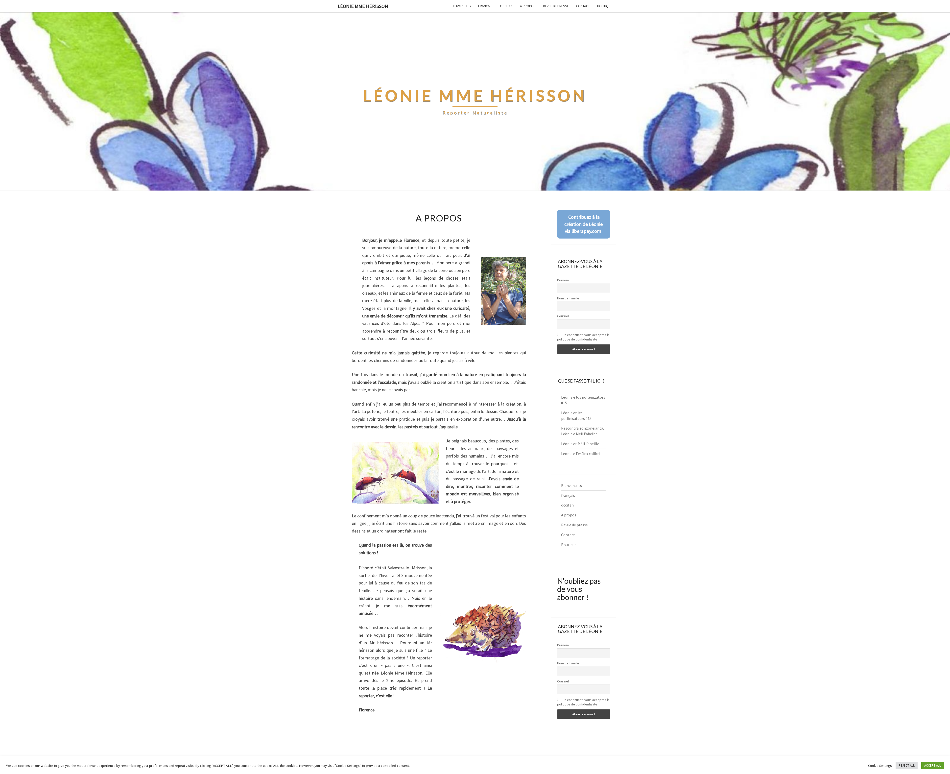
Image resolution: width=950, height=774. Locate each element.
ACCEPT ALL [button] (932, 765)
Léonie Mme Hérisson (363, 6)
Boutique (604, 6)
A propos (528, 6)
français (485, 6)
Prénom (563, 280)
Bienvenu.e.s (461, 6)
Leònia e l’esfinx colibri (580, 453)
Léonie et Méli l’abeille (580, 443)
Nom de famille (568, 298)
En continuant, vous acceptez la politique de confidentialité (583, 337)
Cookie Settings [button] (880, 765)
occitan (506, 6)
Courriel (563, 316)
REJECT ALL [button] (907, 765)
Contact (583, 6)
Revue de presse (556, 6)
